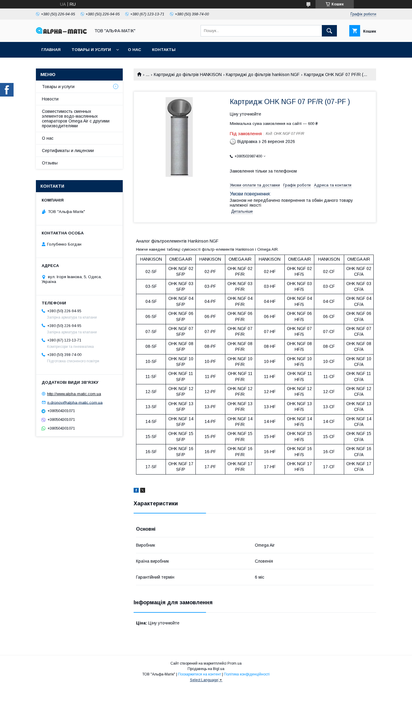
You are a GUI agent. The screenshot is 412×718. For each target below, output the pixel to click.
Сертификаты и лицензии (68, 150)
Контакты (164, 49)
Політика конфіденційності (247, 674)
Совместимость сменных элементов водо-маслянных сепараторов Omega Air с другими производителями (75, 118)
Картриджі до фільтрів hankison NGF (262, 74)
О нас (134, 49)
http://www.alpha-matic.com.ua (74, 394)
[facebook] (136, 491)
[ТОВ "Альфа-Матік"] (61, 32)
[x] (142, 491)
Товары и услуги (91, 49)
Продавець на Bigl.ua (206, 669)
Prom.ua (234, 663)
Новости (50, 99)
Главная (51, 49)
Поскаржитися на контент (199, 674)
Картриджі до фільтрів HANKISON (188, 74)
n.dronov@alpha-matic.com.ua (75, 402)
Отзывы (50, 162)
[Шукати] (329, 31)
